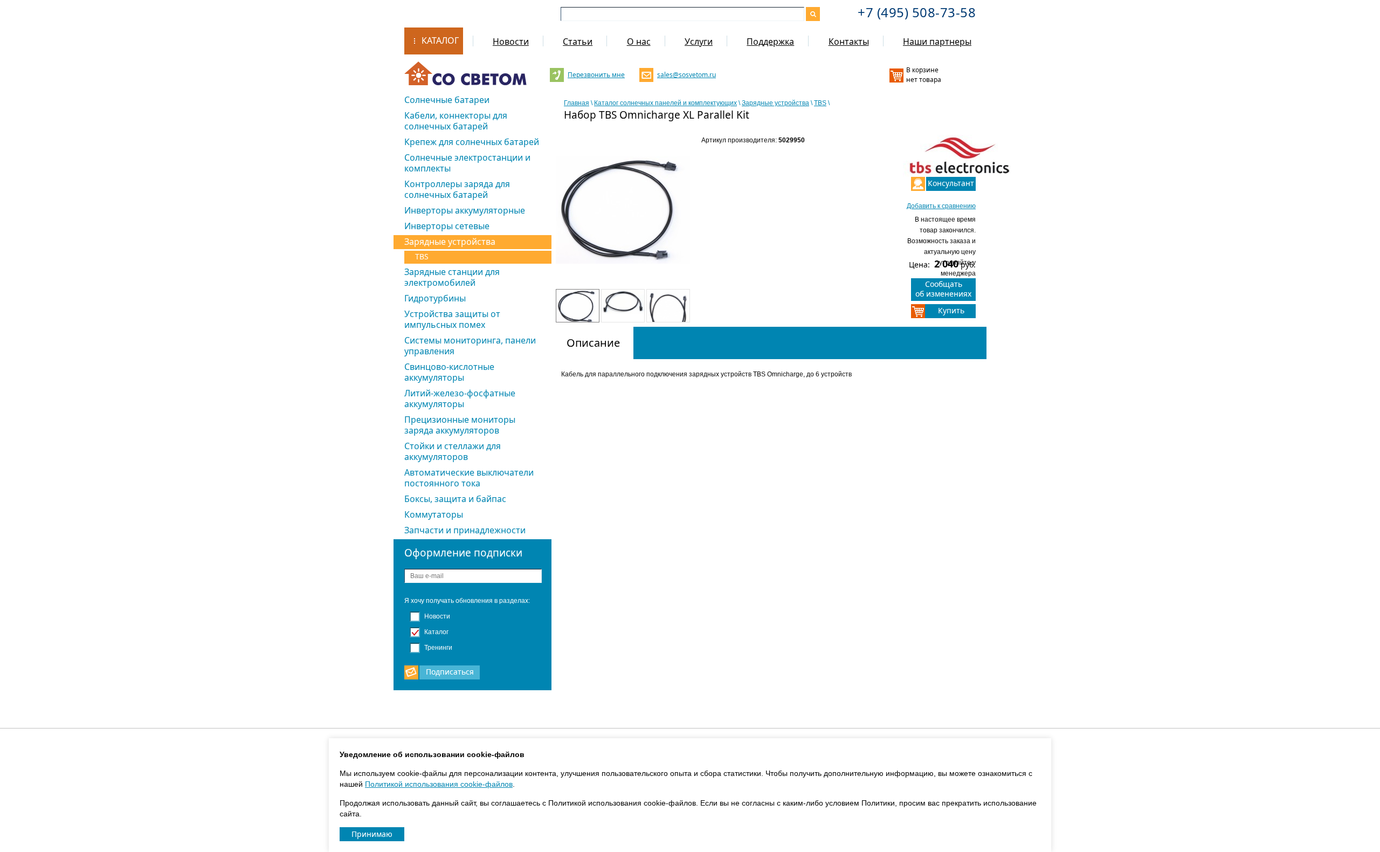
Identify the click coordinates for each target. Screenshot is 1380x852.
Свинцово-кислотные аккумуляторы (449, 372)
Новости (511, 41)
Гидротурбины (435, 298)
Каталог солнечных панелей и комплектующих (665, 103)
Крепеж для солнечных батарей (471, 142)
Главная (576, 103)
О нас (639, 41)
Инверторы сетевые (446, 226)
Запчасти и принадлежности (465, 530)
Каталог (440, 40)
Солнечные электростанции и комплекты (467, 163)
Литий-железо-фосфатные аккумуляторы (459, 398)
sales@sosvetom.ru (685, 74)
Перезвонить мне (596, 74)
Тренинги (437, 647)
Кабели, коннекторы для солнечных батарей (455, 120)
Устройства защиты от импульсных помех (452, 319)
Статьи (577, 41)
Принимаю (371, 834)
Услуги (699, 41)
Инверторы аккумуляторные (464, 210)
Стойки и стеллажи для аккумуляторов (452, 451)
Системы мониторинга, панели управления (470, 345)
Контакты (849, 41)
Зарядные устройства (449, 242)
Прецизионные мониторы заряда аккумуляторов (459, 425)
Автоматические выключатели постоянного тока (469, 477)
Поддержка (770, 41)
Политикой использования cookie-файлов (439, 784)
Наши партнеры (937, 41)
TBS (422, 256)
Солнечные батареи (446, 100)
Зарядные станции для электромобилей (452, 277)
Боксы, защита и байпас (455, 499)
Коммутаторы (433, 514)
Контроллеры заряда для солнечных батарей (457, 189)
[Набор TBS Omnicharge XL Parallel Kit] (623, 222)
